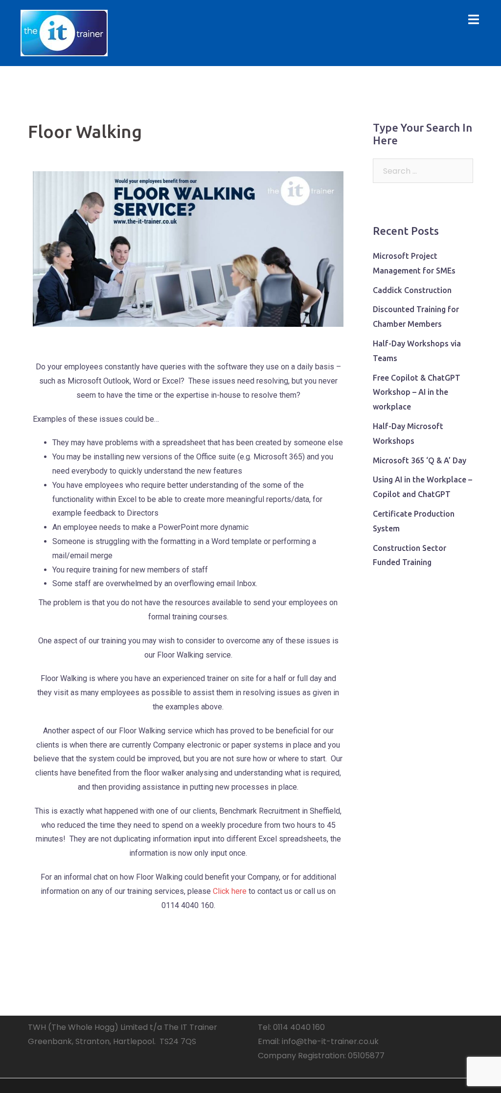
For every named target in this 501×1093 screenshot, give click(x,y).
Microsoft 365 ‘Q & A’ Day (419, 460)
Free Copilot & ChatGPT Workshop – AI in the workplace (416, 392)
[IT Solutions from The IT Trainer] (64, 32)
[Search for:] (423, 171)
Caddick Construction (412, 290)
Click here (230, 891)
